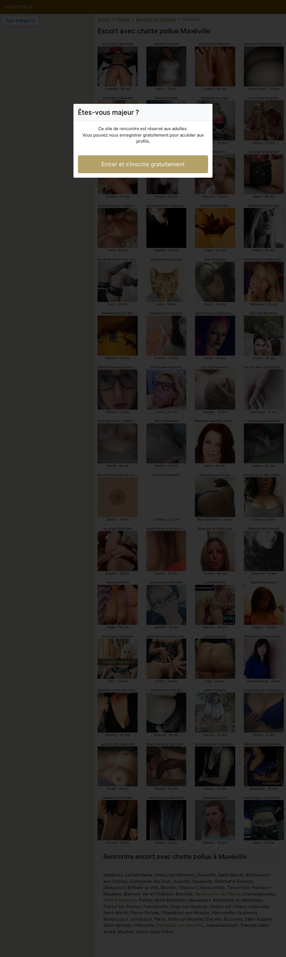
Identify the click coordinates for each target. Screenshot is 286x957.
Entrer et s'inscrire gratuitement (143, 164)
